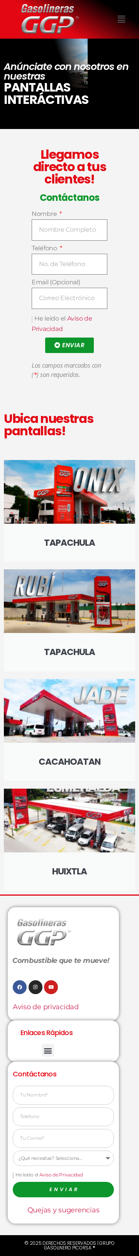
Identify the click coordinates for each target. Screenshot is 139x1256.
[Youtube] (51, 987)
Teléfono (45, 248)
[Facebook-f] (20, 987)
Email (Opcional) (56, 282)
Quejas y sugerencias (63, 1210)
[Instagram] (35, 987)
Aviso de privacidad (46, 1007)
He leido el (49, 1175)
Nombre (45, 213)
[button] (121, 19)
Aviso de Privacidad (61, 1175)
